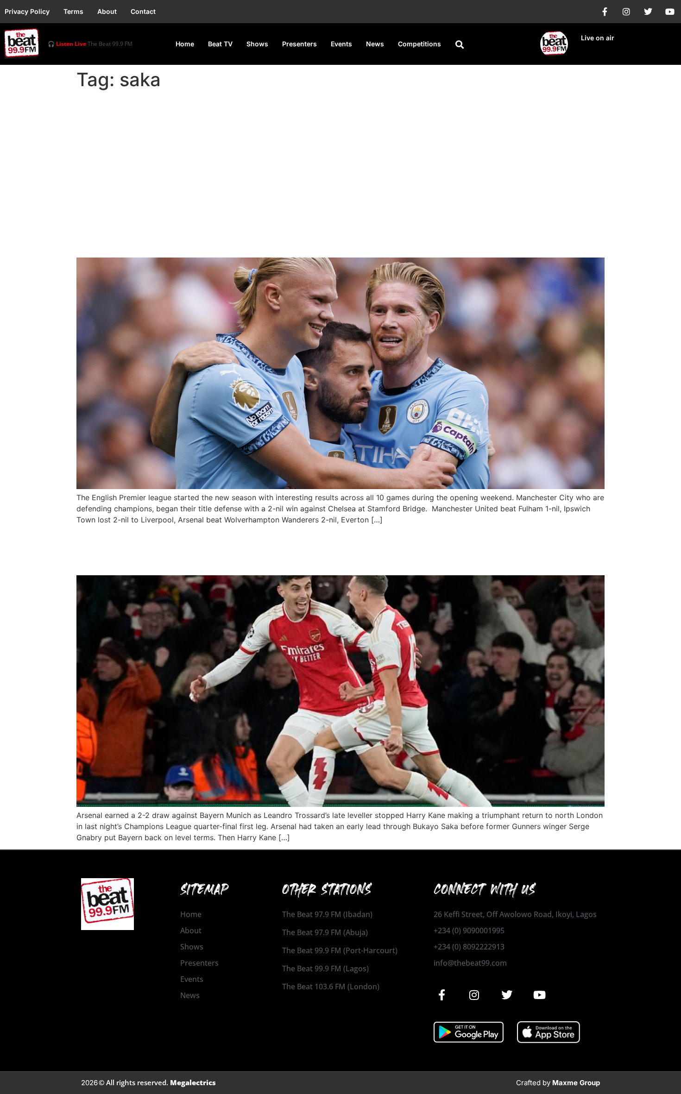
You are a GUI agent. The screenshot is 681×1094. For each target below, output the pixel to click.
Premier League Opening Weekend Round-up (235, 241)
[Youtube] (670, 11)
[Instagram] (626, 11)
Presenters (299, 44)
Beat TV (220, 44)
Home (185, 44)
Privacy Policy (27, 11)
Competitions (419, 44)
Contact (143, 11)
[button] (459, 44)
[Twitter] (648, 11)
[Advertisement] (340, 163)
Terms (73, 11)
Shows (257, 44)
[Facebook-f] (604, 11)
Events (341, 44)
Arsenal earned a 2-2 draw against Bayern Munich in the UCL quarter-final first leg (336, 549)
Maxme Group (576, 1082)
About (107, 11)
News (375, 44)
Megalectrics (193, 1082)
